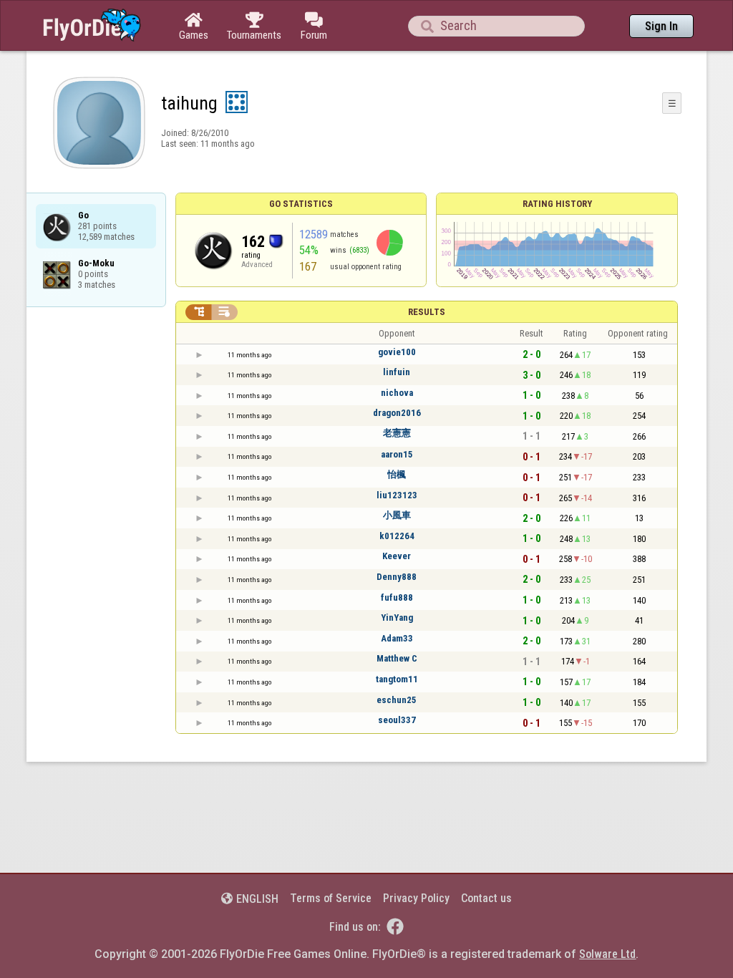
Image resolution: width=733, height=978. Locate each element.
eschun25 (397, 699)
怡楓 (396, 474)
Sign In (661, 26)
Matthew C (397, 658)
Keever (396, 556)
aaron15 (397, 454)
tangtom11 (397, 679)
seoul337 (397, 720)
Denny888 (397, 576)
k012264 (396, 536)
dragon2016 (397, 412)
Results (426, 311)
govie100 (397, 352)
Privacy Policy (416, 898)
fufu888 (397, 597)
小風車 (397, 515)
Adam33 (397, 638)
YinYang (397, 617)
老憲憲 (397, 432)
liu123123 (397, 495)
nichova (397, 392)
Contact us (486, 898)
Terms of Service (331, 898)
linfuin (396, 372)
